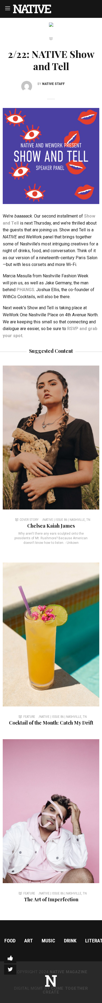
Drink (70, 940)
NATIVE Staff (53, 83)
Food (10, 940)
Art (28, 940)
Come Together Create (65, 990)
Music (48, 940)
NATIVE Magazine (69, 972)
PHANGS (25, 289)
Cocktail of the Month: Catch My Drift (51, 722)
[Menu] (7, 8)
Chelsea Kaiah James (51, 525)
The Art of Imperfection (51, 899)
